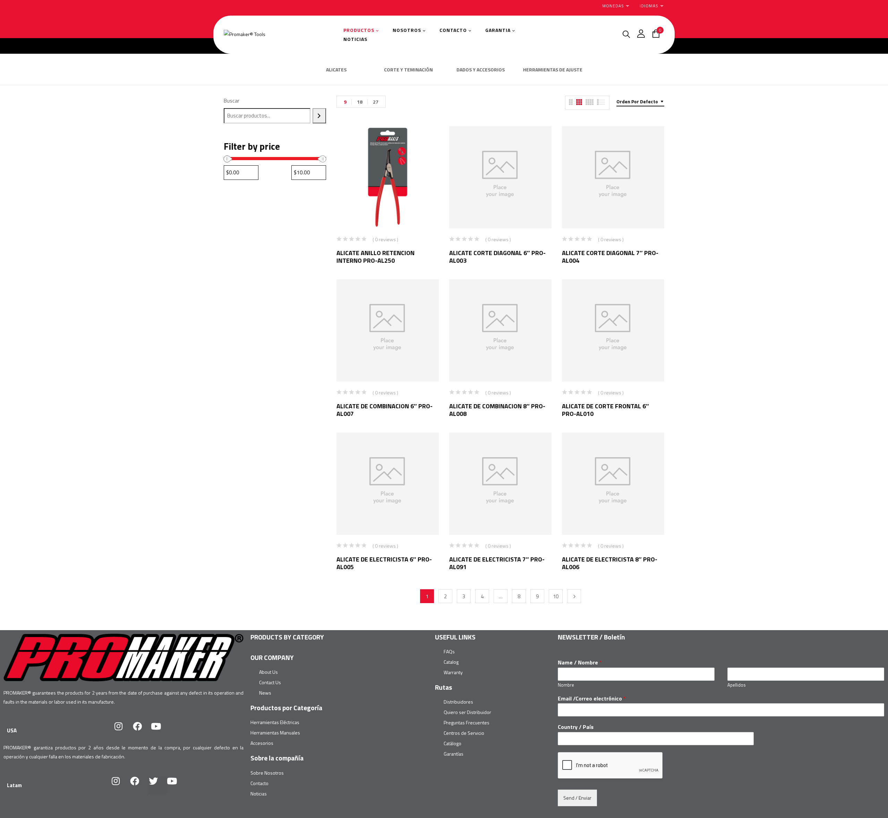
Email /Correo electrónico (592, 698)
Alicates (336, 70)
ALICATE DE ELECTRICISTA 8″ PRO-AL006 (609, 563)
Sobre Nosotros (267, 772)
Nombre (566, 685)
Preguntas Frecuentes (466, 722)
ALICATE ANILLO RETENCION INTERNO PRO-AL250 (375, 256)
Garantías (453, 753)
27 (375, 101)
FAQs (449, 651)
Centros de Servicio (464, 733)
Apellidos (736, 685)
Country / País (576, 727)
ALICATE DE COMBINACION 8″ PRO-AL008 (497, 409)
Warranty (453, 672)
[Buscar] (319, 115)
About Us (268, 672)
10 (555, 596)
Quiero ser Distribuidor (467, 712)
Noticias (258, 793)
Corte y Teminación (408, 70)
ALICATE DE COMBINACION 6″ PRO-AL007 (384, 409)
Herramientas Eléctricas (274, 722)
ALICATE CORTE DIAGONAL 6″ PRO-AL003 (497, 256)
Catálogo (452, 743)
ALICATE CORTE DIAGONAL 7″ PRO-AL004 (610, 256)
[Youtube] (161, 731)
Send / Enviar (577, 797)
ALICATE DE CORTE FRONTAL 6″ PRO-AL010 (605, 409)
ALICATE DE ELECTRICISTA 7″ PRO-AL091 (497, 563)
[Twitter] (158, 785)
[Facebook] (142, 731)
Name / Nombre (580, 662)
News (265, 692)
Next (574, 596)
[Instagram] (123, 731)
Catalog (451, 661)
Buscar (231, 101)
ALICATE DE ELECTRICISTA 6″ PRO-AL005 (384, 563)
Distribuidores (458, 701)
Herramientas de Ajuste (552, 70)
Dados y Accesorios (480, 70)
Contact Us (270, 682)
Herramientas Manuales (275, 732)
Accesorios (261, 743)
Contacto (259, 783)
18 (359, 101)
